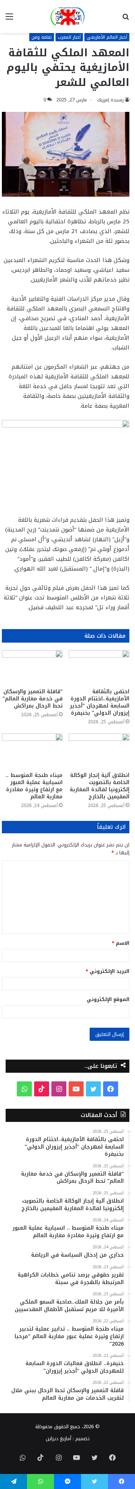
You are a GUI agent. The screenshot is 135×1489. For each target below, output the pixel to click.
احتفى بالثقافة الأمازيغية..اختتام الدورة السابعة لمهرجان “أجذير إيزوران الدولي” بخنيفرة (99, 702)
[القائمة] (9, 19)
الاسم (120, 943)
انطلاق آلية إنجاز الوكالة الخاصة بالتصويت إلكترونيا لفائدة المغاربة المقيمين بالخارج (99, 786)
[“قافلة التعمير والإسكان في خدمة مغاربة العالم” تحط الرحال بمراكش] (32, 667)
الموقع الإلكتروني (108, 999)
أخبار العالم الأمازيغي (107, 37)
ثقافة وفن (42, 37)
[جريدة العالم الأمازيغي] (67, 16)
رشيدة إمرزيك (110, 100)
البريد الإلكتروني (107, 971)
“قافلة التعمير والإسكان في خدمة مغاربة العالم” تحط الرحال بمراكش (33, 699)
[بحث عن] (125, 19)
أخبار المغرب (69, 37)
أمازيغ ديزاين (58, 1438)
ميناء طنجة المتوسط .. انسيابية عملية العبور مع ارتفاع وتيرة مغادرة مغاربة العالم (34, 786)
